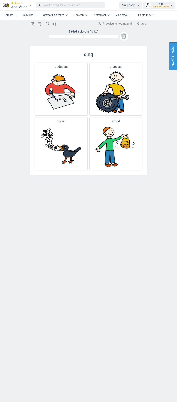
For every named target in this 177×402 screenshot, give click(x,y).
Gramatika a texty (53, 15)
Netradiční (100, 15)
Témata (8, 15)
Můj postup (129, 5)
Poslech (79, 15)
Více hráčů (122, 15)
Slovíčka (28, 15)
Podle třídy (144, 15)
